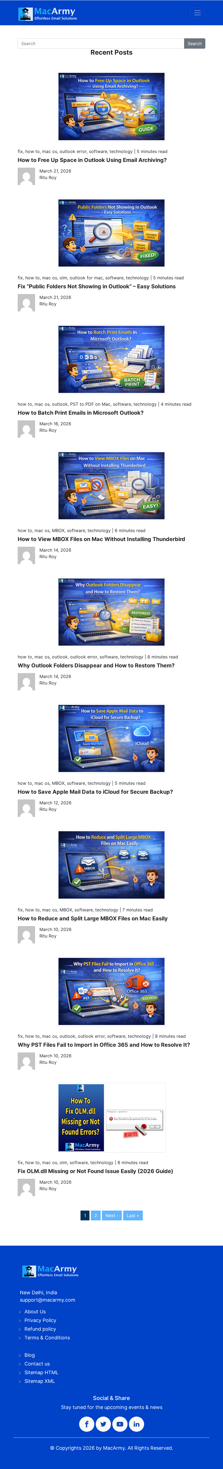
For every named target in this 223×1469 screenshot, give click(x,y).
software (98, 151)
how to (32, 151)
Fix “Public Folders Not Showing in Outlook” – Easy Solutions (97, 286)
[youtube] (120, 1424)
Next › (112, 1215)
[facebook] (86, 1424)
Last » (133, 1215)
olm (63, 277)
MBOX (58, 530)
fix (20, 151)
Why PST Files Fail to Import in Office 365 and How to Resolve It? (104, 1045)
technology (121, 151)
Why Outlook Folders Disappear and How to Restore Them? (96, 665)
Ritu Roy (48, 177)
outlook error (73, 151)
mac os (49, 151)
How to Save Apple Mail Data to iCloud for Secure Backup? (95, 792)
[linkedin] (136, 1424)
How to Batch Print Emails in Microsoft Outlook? (81, 413)
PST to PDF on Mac (90, 404)
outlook (60, 404)
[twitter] (103, 1424)
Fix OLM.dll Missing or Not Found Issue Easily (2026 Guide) (95, 1171)
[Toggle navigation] (197, 12)
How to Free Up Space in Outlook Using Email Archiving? (92, 160)
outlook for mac (86, 277)
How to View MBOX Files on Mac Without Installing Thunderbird (101, 539)
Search (195, 43)
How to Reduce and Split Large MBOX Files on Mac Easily (93, 918)
